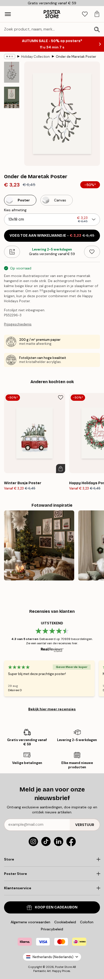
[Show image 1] (11, 72)
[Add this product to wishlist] (92, 252)
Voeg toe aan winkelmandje (52, 235)
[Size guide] (12, 252)
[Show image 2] (11, 97)
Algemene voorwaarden (30, 922)
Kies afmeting (15, 210)
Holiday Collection (35, 56)
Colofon (86, 922)
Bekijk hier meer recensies (52, 709)
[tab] (85, 14)
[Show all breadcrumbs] (9, 56)
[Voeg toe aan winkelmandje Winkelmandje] (60, 468)
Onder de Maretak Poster (76, 56)
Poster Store (63, 967)
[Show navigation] (8, 14)
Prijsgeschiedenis (18, 324)
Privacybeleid (52, 929)
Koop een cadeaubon (56, 907)
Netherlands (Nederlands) (53, 957)
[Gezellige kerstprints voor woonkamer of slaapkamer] (39, 545)
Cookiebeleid (65, 922)
